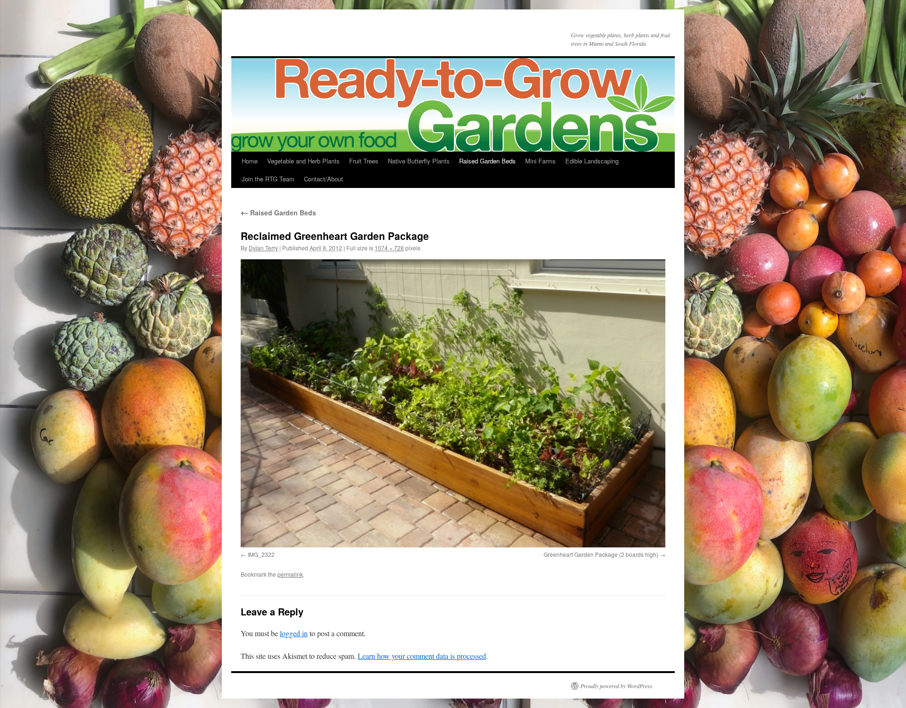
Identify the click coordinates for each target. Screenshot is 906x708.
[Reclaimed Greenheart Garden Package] (453, 403)
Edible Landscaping (592, 160)
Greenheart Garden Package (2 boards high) (601, 554)
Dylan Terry (263, 248)
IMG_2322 (261, 554)
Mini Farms (540, 160)
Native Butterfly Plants (419, 160)
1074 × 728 (389, 248)
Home (250, 160)
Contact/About (323, 178)
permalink (290, 574)
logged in (294, 633)
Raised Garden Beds (487, 160)
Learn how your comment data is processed (422, 656)
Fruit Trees (363, 160)
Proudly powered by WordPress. (617, 686)
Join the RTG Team (268, 178)
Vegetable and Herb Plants (303, 160)
